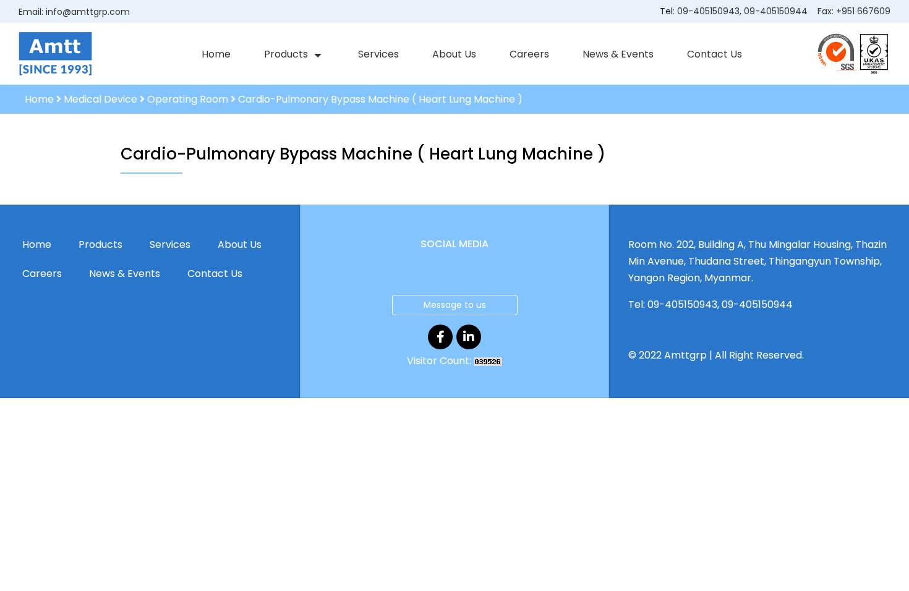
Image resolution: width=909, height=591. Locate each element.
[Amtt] (55, 53)
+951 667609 (863, 11)
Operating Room (187, 99)
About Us (454, 54)
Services (378, 54)
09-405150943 (708, 11)
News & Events (618, 54)
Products (286, 54)
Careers (529, 54)
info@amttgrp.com (88, 12)
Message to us (455, 305)
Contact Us (714, 54)
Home (216, 54)
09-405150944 (776, 11)
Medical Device (100, 99)
